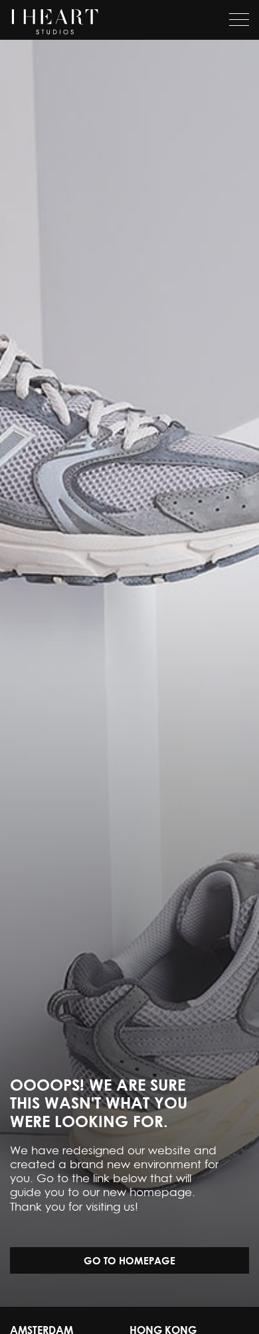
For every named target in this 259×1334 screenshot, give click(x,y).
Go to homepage (129, 1260)
